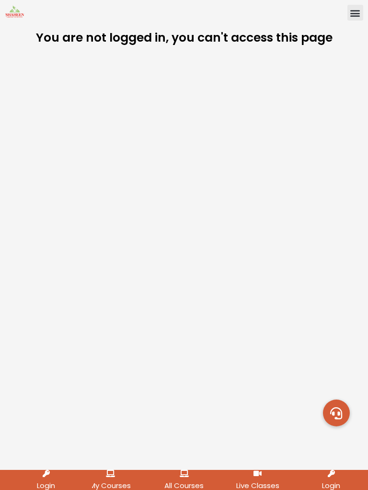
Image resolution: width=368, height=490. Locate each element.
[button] (355, 13)
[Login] (46, 473)
